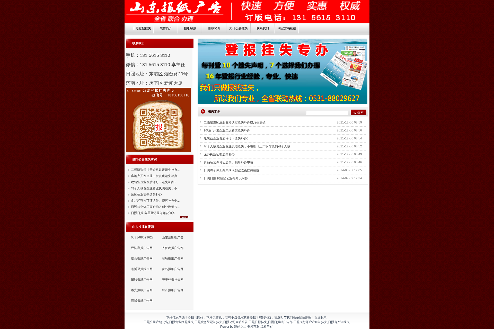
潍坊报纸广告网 (172, 258)
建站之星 (240, 326)
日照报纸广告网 (142, 279)
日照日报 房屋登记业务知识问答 (153, 213)
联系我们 (263, 28)
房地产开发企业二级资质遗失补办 (154, 176)
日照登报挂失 (142, 28)
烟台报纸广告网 (142, 258)
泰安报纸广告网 (142, 290)
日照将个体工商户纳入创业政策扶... (155, 207)
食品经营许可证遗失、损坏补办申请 (228, 162)
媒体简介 (166, 28)
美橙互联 (253, 326)
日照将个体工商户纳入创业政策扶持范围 (231, 170)
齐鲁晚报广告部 (172, 248)
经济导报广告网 (142, 248)
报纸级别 (190, 28)
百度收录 (320, 317)
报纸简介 (214, 28)
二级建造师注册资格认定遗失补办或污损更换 (235, 122)
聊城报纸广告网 (142, 301)
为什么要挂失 (238, 28)
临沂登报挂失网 (142, 269)
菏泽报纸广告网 (172, 290)
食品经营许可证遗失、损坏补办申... (155, 200)
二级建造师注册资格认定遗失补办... (155, 170)
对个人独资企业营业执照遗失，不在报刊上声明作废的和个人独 (247, 146)
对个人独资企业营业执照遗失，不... (155, 188)
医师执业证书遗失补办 (146, 194)
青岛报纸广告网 (172, 269)
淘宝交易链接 (287, 28)
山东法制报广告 (172, 237)
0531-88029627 (142, 237)
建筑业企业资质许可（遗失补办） (154, 182)
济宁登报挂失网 (172, 279)
